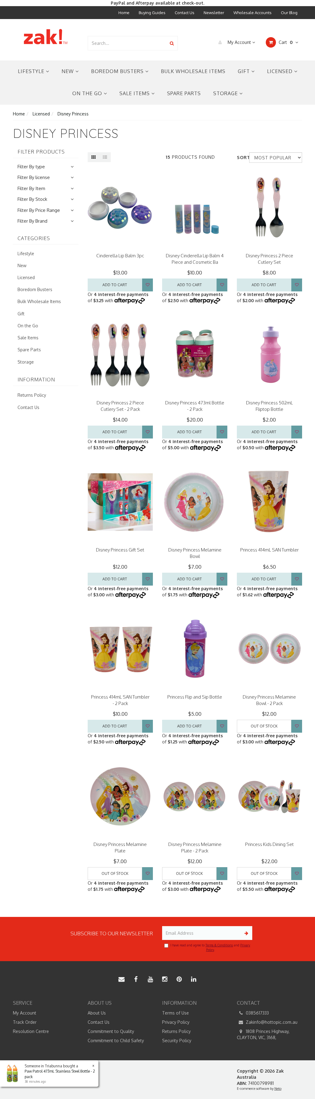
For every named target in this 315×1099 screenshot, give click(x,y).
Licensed (280, 71)
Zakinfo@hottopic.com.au (271, 1022)
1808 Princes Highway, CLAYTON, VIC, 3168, (263, 1034)
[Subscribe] (245, 933)
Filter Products (41, 152)
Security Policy (176, 1040)
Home (124, 12)
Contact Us (184, 12)
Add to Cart (114, 285)
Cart (285, 42)
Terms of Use (175, 1012)
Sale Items (135, 93)
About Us (97, 1012)
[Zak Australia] (45, 36)
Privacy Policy (175, 1022)
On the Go (88, 93)
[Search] (171, 43)
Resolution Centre (31, 1031)
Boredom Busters (118, 71)
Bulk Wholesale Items (193, 71)
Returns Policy (32, 395)
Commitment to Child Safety (116, 1040)
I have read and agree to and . (210, 947)
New (68, 71)
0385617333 (257, 1012)
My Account (239, 42)
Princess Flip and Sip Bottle (194, 697)
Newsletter (214, 12)
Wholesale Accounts (252, 12)
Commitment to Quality (111, 1031)
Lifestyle (32, 71)
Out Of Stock (264, 726)
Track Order (25, 1022)
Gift (244, 71)
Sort (241, 157)
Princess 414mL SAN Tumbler (269, 550)
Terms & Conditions (219, 945)
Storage (226, 93)
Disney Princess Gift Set (120, 550)
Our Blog (289, 12)
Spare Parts (184, 93)
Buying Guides (152, 12)
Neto (277, 1088)
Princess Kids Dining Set (269, 844)
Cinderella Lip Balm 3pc (120, 256)
